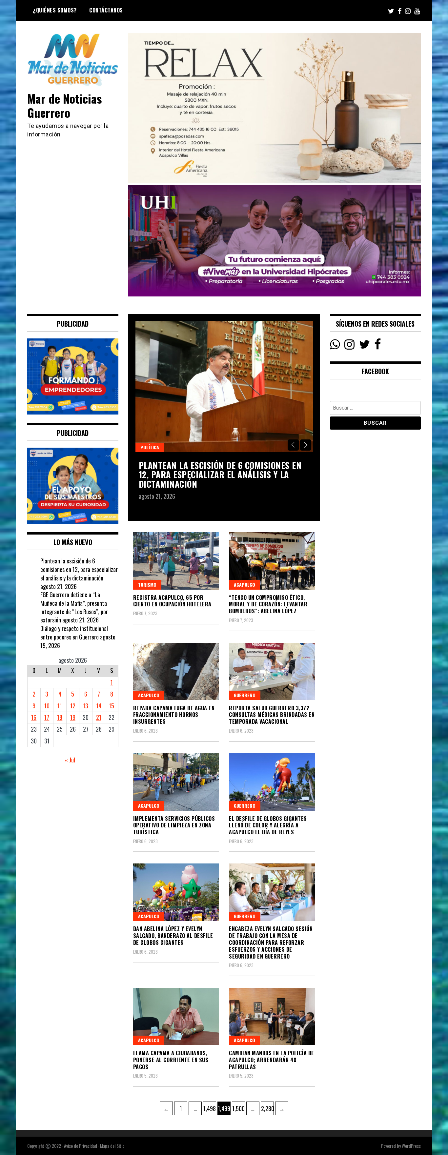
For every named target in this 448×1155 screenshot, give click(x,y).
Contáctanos (106, 10)
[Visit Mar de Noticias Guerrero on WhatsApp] (335, 346)
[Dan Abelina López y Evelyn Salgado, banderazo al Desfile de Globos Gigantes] (176, 892)
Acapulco (244, 584)
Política (149, 447)
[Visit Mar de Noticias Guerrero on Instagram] (349, 346)
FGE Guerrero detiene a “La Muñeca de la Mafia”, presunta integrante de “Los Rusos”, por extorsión (74, 607)
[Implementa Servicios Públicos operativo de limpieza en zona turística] (176, 782)
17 (46, 717)
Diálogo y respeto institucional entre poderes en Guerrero (74, 632)
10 (47, 705)
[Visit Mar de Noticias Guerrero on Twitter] (364, 346)
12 (72, 705)
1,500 (238, 1108)
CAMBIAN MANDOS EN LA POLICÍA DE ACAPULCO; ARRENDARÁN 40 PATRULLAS (271, 1060)
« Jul (70, 760)
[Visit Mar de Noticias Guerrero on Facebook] (377, 346)
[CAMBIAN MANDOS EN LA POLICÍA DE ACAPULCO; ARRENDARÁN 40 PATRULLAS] (272, 1016)
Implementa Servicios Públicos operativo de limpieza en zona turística (174, 825)
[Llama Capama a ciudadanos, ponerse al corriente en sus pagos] (176, 1016)
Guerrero (244, 695)
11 (59, 705)
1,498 (209, 1108)
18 (59, 717)
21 (98, 717)
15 (111, 705)
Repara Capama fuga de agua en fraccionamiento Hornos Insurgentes (174, 715)
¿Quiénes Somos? (55, 10)
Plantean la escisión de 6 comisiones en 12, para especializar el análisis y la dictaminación (220, 474)
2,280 (267, 1108)
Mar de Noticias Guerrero (64, 105)
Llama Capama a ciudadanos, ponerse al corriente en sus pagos (171, 1060)
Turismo (147, 584)
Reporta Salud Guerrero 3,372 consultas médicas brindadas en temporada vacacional (272, 715)
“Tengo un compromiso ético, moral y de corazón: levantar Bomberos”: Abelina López (268, 604)
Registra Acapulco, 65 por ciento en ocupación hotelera (172, 601)
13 (85, 705)
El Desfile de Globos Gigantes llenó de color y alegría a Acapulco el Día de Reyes (268, 825)
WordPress (411, 1145)
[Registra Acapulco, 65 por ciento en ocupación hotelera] (176, 561)
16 (33, 717)
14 (98, 705)
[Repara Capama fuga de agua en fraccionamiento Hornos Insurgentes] (176, 671)
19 (72, 717)
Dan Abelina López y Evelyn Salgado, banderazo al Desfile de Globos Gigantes (173, 935)
